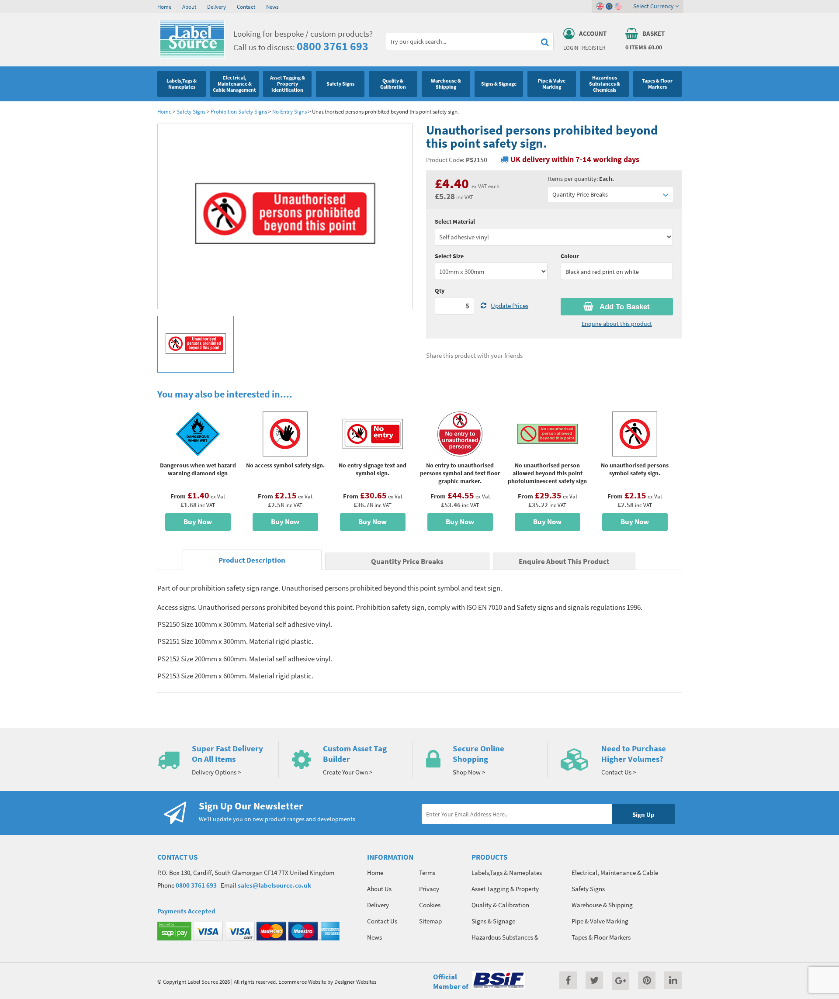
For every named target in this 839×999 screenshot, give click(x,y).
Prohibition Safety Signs (239, 111)
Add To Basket (624, 307)
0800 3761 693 (332, 46)
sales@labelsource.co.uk (274, 885)
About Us (379, 889)
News (272, 6)
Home (164, 6)
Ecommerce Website (302, 981)
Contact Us (382, 921)
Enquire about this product (617, 324)
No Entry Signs (289, 111)
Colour (570, 256)
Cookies (429, 905)
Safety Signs (191, 111)
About (189, 6)
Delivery (216, 6)
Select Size (449, 256)
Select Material (455, 221)
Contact (246, 6)
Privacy (429, 889)
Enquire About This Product (564, 561)
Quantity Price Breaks (580, 194)
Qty (439, 290)
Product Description (251, 560)
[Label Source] (192, 56)
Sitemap (430, 921)
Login (570, 47)
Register (593, 47)
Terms (427, 872)
